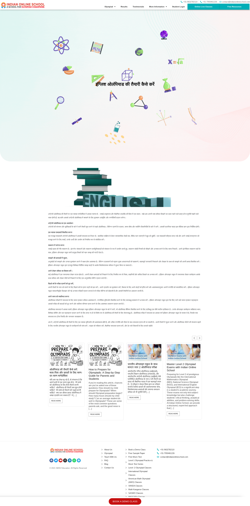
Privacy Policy (112, 420)
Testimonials (138, 7)
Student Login (178, 7)
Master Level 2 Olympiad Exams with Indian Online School (103, 273)
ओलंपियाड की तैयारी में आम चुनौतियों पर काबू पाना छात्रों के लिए (142, 273)
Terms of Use (126, 420)
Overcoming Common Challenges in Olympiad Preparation (180, 273)
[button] (200, 244)
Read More (56, 303)
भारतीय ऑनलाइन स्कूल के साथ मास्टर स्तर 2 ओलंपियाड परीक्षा (64, 272)
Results (124, 7)
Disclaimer (139, 420)
